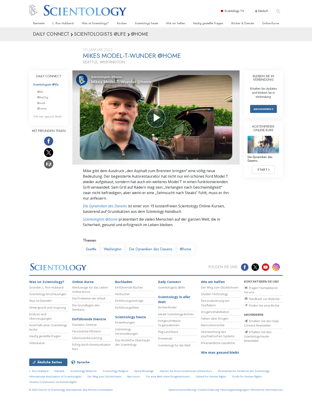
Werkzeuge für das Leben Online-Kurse (90, 289)
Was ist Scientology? (95, 23)
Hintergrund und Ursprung (47, 307)
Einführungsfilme (127, 307)
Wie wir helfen (175, 23)
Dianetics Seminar (84, 325)
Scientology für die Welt (174, 345)
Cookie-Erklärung (208, 389)
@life (40, 92)
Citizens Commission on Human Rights (53, 382)
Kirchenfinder (167, 307)
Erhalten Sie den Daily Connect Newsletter (261, 323)
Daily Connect (169, 282)
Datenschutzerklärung (182, 389)
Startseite (39, 23)
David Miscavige (144, 371)
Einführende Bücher (129, 287)
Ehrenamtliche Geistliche (218, 343)
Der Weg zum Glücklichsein (219, 287)
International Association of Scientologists (55, 376)
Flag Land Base (168, 332)
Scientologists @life (45, 84)
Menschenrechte (213, 325)
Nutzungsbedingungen (235, 389)
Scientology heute (146, 23)
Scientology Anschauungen (47, 294)
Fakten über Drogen (214, 318)
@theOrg (42, 97)
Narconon (133, 376)
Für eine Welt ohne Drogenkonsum (168, 376)
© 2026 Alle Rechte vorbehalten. (71, 389)
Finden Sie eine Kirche (263, 305)
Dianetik (59, 371)
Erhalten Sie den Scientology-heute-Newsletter (258, 336)
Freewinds (165, 338)
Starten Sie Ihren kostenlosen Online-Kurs (186, 371)
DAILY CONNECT (48, 76)
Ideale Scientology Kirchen (176, 314)
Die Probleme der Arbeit (88, 298)
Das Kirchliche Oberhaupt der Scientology (132, 342)
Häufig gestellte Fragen (208, 23)
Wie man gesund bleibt (47, 116)
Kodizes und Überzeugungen (40, 316)
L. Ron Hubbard (63, 23)
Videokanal (37, 343)
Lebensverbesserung (87, 338)
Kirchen (122, 23)
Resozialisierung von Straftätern (215, 303)
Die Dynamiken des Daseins (105, 206)
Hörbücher (122, 294)
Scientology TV (234, 11)
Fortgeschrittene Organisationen (169, 323)
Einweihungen (125, 322)
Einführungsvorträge (129, 301)
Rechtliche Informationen (267, 389)
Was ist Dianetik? (40, 301)
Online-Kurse (270, 23)
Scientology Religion (115, 371)
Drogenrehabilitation (215, 312)
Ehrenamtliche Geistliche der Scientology (244, 371)
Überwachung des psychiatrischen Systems (218, 334)
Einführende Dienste (89, 319)
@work (41, 103)
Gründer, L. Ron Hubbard (46, 287)
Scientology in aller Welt (174, 299)
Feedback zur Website (264, 299)
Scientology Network (83, 371)
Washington (113, 249)
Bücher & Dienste (242, 23)
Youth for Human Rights (247, 376)
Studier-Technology (214, 294)
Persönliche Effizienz (86, 331)
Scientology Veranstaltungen (126, 331)
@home (185, 249)
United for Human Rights (211, 376)
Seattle (91, 249)
